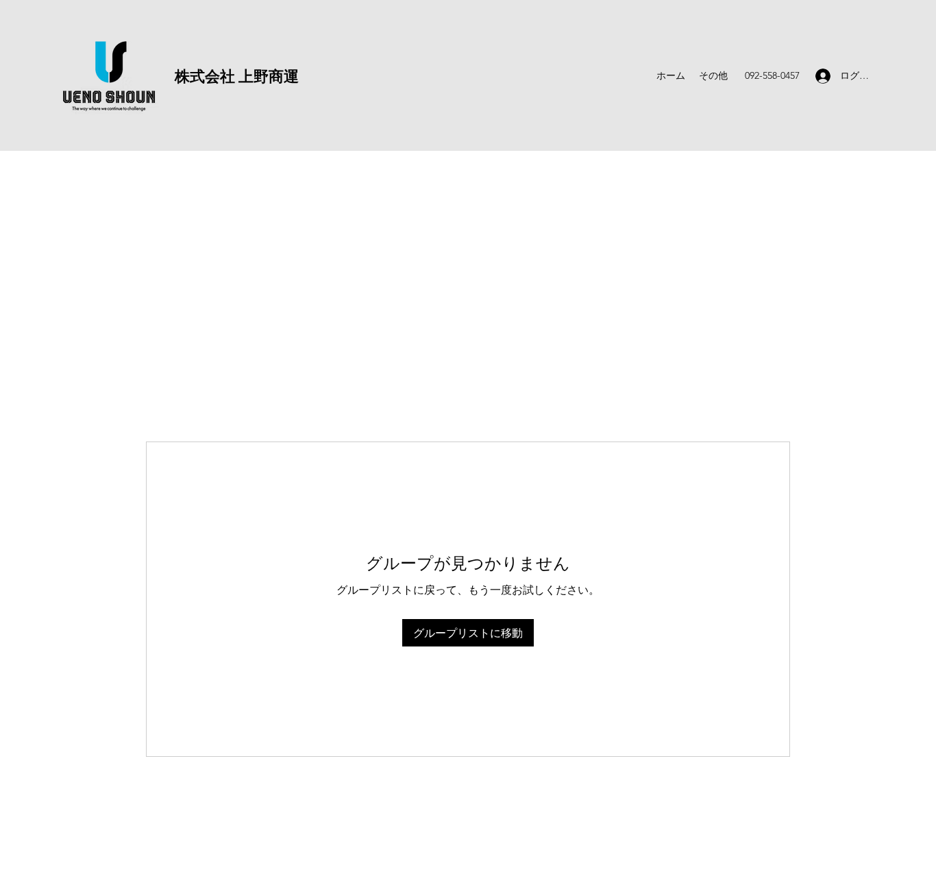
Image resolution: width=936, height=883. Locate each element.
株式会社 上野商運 (237, 75)
